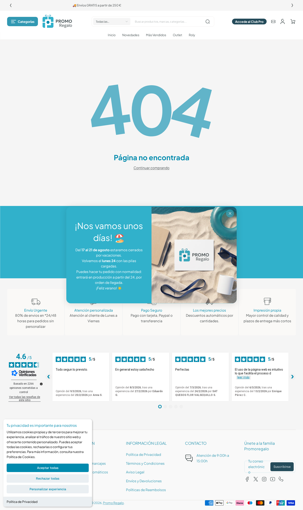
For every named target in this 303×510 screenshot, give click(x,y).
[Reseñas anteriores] (48, 377)
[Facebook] (247, 479)
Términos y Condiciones (145, 463)
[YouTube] (272, 479)
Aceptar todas (48, 468)
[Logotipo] (57, 21)
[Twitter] (255, 479)
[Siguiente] (292, 5)
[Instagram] (264, 479)
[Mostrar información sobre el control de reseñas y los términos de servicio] (41, 384)
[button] (22, 21)
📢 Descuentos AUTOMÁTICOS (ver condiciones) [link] (151, 5)
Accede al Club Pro (249, 22)
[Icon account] (282, 21)
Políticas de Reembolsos (146, 490)
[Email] (273, 21)
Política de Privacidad (22, 502)
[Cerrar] (230, 213)
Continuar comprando (151, 168)
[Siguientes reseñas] (292, 377)
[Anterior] (10, 5)
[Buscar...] (207, 21)
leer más (243, 377)
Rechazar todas (47, 478)
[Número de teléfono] (281, 479)
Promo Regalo (113, 503)
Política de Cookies (21, 457)
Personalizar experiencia (48, 489)
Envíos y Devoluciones (144, 481)
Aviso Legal (135, 472)
